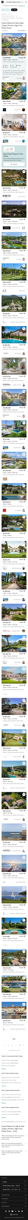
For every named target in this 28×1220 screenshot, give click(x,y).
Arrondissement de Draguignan (8, 18)
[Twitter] (15, 1211)
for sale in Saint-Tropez (11, 1077)
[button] (23, 35)
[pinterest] (22, 1211)
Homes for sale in (10, 1060)
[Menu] (26, 2)
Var (16, 16)
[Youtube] (12, 1211)
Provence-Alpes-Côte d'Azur (8, 16)
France (9, 14)
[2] (23, 1045)
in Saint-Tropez (11, 1097)
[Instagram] (6, 1211)
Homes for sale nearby (12, 1056)
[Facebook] (9, 1211)
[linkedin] (19, 1211)
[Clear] (22, 2)
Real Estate (4, 14)
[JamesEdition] (2, 2)
